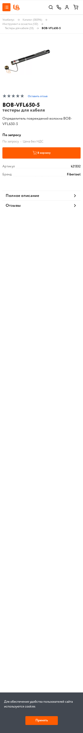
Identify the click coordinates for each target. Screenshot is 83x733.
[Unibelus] (16, 7)
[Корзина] (76, 7)
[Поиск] (51, 7)
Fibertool (74, 174)
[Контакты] (59, 7)
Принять (41, 720)
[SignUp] (67, 7)
